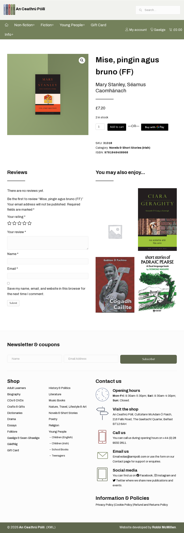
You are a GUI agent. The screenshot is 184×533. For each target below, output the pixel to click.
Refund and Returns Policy (151, 504)
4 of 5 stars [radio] (24, 223)
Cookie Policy (123, 504)
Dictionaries (14, 412)
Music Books (57, 400)
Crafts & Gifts (16, 406)
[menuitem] (136, 29)
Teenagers (58, 455)
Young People (57, 431)
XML (50, 527)
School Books (60, 449)
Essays (12, 425)
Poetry (53, 419)
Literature (55, 394)
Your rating (16, 217)
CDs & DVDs (15, 400)
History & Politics (59, 388)
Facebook (146, 475)
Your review (16, 232)
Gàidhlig (12, 444)
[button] (82, 60)
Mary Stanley (110, 84)
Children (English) (62, 437)
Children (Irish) (60, 443)
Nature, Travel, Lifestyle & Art (68, 406)
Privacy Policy (104, 504)
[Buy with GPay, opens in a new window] (154, 127)
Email (12, 268)
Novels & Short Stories (63, 412)
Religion (54, 425)
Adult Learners (16, 388)
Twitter (120, 480)
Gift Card (13, 450)
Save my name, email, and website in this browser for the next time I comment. (46, 291)
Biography (13, 394)
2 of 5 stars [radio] (14, 223)
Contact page (122, 461)
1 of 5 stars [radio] (9, 223)
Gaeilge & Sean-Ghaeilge (23, 437)
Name (12, 254)
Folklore (12, 431)
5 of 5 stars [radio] (29, 223)
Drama (11, 419)
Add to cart (117, 127)
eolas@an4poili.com (133, 456)
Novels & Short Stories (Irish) (129, 147)
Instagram (164, 475)
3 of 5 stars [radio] (19, 223)
